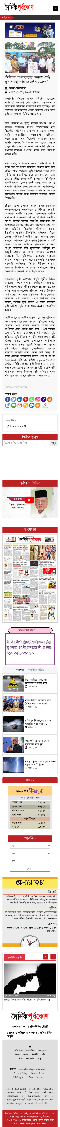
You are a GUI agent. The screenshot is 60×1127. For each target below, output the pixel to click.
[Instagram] (37, 399)
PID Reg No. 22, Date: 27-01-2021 (29, 1077)
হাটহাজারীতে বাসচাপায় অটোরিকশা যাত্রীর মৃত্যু (36, 681)
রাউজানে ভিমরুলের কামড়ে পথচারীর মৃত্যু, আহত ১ (38, 722)
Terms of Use (37, 1073)
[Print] (49, 399)
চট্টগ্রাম (17, 1054)
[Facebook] (7, 399)
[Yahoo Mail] (43, 399)
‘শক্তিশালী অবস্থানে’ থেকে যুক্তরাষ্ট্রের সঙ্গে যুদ (37, 742)
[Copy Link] (25, 405)
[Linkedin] (19, 399)
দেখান (30, 869)
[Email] (13, 405)
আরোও (29, 780)
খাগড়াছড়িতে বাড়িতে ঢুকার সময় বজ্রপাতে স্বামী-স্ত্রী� (40, 763)
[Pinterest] (25, 399)
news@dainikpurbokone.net (32, 1069)
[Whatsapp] (31, 399)
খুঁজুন (53, 443)
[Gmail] (19, 405)
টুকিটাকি (35, 1054)
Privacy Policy (20, 1073)
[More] (37, 405)
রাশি (43, 1054)
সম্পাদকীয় (30, 1058)
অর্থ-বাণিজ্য (18, 1050)
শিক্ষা (21, 1058)
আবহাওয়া (42, 1050)
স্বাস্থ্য (39, 1058)
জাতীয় (25, 1054)
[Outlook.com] (31, 405)
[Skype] (7, 405)
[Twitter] (13, 399)
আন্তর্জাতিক (30, 1050)
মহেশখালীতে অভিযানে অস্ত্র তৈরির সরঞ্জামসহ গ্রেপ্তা (38, 702)
